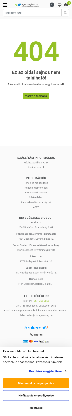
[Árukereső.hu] (36, 329)
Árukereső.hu (36, 335)
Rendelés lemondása (36, 187)
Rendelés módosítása (36, 182)
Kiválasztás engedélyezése (36, 395)
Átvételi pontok (36, 167)
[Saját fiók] (59, 5)
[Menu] (52, 5)
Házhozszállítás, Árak (36, 162)
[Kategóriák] (5, 5)
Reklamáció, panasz (36, 192)
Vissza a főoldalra (36, 95)
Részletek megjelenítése (45, 371)
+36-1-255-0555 (40, 300)
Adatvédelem (36, 197)
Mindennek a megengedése (36, 383)
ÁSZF (36, 207)
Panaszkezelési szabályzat (36, 202)
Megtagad (36, 407)
